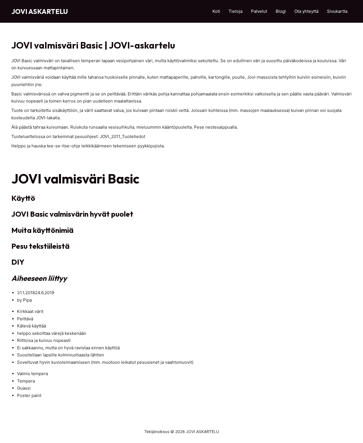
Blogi (281, 11)
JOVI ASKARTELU (39, 11)
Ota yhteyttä (306, 11)
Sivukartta (337, 11)
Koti (216, 11)
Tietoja (235, 11)
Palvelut (259, 11)
